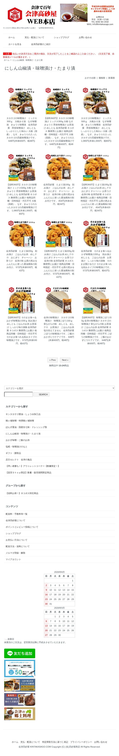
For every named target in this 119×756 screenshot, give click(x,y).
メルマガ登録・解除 (15, 553)
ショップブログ (61, 37)
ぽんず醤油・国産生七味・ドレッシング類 (26, 427)
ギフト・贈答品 (13, 453)
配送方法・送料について (18, 546)
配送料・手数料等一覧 (16, 514)
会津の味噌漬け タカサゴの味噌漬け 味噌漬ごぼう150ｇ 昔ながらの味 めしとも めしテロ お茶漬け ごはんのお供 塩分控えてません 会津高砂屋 (60, 324)
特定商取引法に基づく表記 (55, 742)
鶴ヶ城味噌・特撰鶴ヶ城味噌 (20, 420)
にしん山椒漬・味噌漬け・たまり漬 (27, 60)
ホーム (11, 37)
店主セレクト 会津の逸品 (19, 459)
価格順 (102, 78)
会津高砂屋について (15, 520)
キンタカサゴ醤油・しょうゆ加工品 (23, 414)
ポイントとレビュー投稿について (22, 527)
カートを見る (14, 44)
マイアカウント (13, 559)
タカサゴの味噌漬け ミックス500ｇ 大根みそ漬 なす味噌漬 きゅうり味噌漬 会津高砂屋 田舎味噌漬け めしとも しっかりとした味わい (96, 124)
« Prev (52, 360)
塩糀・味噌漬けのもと (16, 446)
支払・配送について (34, 37)
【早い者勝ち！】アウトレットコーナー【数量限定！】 (33, 466)
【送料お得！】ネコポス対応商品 (22, 493)
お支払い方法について (16, 540)
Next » (65, 360)
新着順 (111, 78)
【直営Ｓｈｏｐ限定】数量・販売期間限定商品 (28, 472)
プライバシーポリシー (81, 742)
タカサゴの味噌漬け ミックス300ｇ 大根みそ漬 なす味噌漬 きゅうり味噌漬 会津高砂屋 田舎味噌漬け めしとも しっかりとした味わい (22, 124)
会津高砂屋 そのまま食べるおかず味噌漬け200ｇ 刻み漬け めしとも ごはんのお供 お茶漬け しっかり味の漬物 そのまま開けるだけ (97, 257)
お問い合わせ (85, 37)
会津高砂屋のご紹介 (41, 44)
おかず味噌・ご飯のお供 (18, 440)
